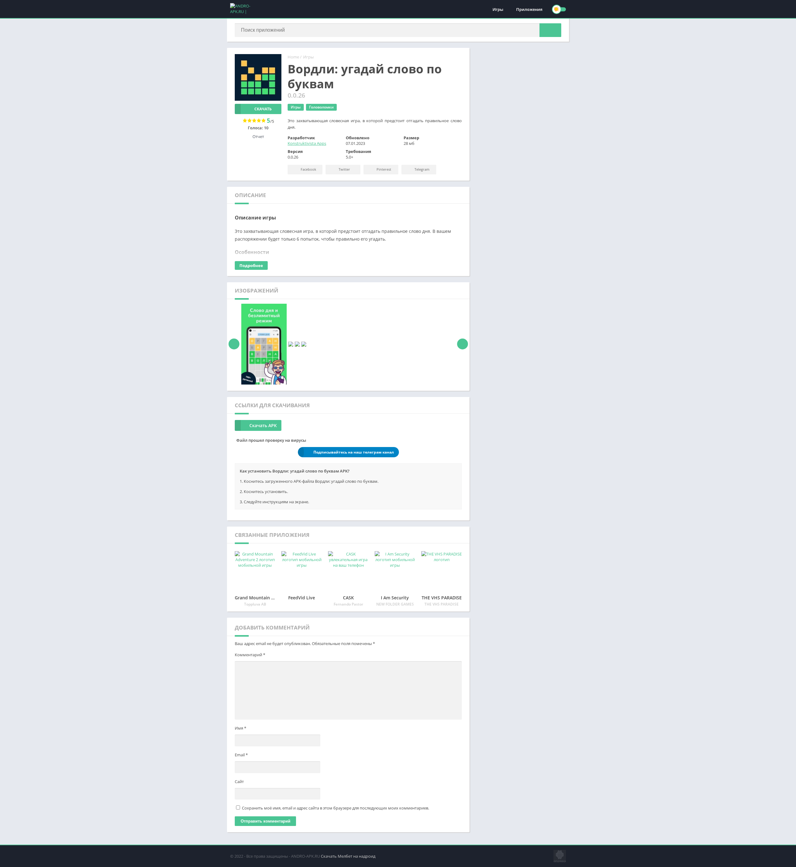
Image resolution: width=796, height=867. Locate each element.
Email (241, 755)
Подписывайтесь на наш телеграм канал (353, 452)
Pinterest (383, 169)
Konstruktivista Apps (307, 143)
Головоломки (321, 107)
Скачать (263, 109)
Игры (498, 9)
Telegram (421, 169)
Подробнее (251, 265)
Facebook (308, 169)
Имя (240, 728)
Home (293, 57)
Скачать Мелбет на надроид (348, 856)
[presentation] (234, 344)
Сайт (239, 781)
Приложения (529, 9)
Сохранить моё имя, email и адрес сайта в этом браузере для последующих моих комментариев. (335, 808)
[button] (550, 30)
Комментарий (250, 654)
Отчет (258, 136)
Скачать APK (263, 425)
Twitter (344, 169)
